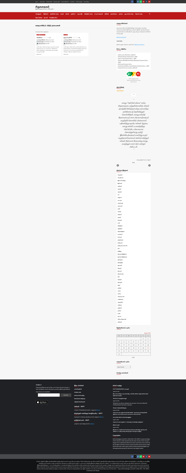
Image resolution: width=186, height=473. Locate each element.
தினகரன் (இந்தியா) (122, 254)
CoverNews (89, 470)
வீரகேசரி (120, 322)
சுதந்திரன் (120, 228)
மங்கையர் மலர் (121, 296)
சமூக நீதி (79, 14)
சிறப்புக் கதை (138, 14)
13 (133, 344)
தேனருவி (120, 282)
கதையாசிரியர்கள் (65, 1)
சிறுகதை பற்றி (57, 1)
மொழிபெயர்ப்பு (53, 17)
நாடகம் (46, 17)
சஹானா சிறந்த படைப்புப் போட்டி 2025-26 (127, 67)
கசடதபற (120, 200)
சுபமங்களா (120, 234)
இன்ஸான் (120, 183)
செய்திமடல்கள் (77, 392)
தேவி (119, 285)
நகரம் (127, 389)
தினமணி (120, 265)
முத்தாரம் (120, 307)
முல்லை (119, 310)
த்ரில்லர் (107, 14)
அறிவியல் (45, 14)
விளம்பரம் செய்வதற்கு (79, 395)
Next (149, 165)
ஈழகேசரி (120, 186)
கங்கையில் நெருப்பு (122, 407)
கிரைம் (67, 14)
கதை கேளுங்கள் (78, 389)
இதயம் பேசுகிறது (121, 180)
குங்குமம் (120, 214)
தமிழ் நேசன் (120, 240)
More (98, 410)
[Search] (150, 14)
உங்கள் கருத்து (79, 1)
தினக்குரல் (120, 259)
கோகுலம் (120, 220)
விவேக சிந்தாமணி (122, 319)
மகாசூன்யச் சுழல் (123, 398)
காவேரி (119, 211)
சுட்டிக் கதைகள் (98, 14)
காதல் (62, 14)
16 (148, 344)
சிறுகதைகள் (42, 6)
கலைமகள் (120, 206)
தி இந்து (119, 251)
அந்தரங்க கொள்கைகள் (79, 401)
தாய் (119, 248)
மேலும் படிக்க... (39, 54)
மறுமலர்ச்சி (120, 302)
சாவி (119, 223)
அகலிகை (44, 37)
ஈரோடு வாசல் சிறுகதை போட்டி (125, 64)
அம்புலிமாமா (120, 177)
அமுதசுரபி (120, 174)
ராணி (119, 313)
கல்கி (119, 208)
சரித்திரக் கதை (88, 14)
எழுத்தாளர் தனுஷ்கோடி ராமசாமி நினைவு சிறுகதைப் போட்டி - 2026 (133, 65)
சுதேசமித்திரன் (121, 231)
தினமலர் (120, 271)
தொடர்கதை (38, 17)
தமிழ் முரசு (120, 242)
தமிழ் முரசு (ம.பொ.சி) (122, 245)
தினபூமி (119, 268)
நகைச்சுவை (114, 14)
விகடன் (119, 316)
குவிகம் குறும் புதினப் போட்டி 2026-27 (127, 54)
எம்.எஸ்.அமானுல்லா (126, 417)
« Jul (133, 357)
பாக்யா (119, 291)
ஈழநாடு (119, 189)
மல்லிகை (120, 305)
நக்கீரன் (119, 288)
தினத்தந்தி (120, 262)
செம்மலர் (120, 237)
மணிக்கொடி (120, 299)
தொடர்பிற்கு (86, 1)
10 (119, 344)
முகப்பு (36, 1)
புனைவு (121, 14)
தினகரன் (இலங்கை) (122, 257)
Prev (118, 165)
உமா (118, 194)
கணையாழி (120, 203)
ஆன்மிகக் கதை (54, 14)
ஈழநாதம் (120, 191)
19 (128, 348)
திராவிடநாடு (120, 274)
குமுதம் (119, 217)
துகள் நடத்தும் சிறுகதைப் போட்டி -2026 (127, 58)
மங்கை (119, 293)
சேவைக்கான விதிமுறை (79, 398)
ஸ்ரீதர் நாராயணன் (49, 39)
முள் (119, 425)
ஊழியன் (120, 197)
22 (143, 348)
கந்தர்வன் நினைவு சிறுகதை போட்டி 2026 (127, 56)
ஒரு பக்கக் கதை (129, 14)
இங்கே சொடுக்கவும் (121, 37)
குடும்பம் (73, 14)
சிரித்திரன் (120, 225)
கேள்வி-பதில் (49, 1)
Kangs (114, 407)
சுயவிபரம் (72, 1)
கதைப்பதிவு (42, 1)
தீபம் (119, 276)
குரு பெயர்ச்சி (72, 37)
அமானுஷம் (38, 14)
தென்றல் (120, 279)
